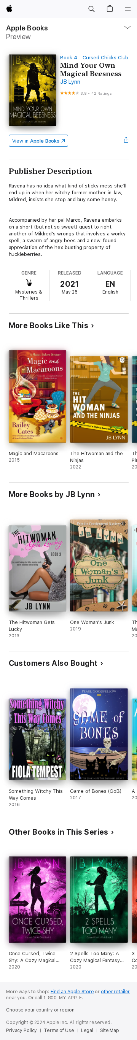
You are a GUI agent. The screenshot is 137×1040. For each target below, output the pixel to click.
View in (36, 141)
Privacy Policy (21, 1030)
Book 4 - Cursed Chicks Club (94, 57)
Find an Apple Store (72, 991)
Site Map (109, 1030)
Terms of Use (59, 1030)
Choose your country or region (40, 1010)
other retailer (115, 991)
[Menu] (128, 9)
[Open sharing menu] (125, 140)
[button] (91, 9)
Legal (87, 1030)
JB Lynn (70, 81)
